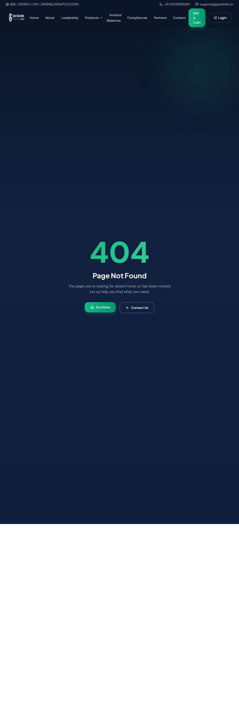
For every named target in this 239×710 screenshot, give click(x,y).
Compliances (137, 18)
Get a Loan (197, 17)
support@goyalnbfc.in (216, 4)
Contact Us (139, 308)
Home (34, 18)
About (50, 18)
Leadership (69, 18)
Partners (160, 18)
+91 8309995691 (177, 4)
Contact (179, 18)
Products (92, 18)
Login (222, 18)
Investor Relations (114, 18)
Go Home (103, 307)
